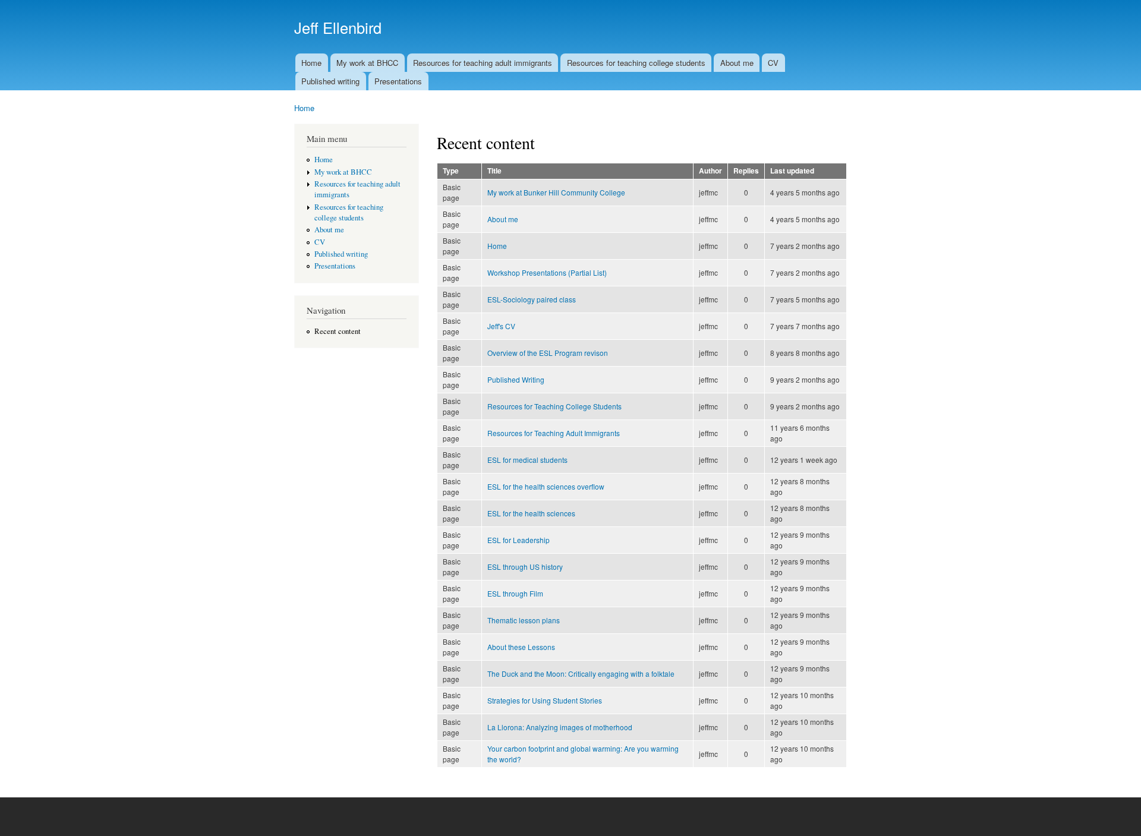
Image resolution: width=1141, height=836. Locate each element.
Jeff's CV (501, 326)
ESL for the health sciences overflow (545, 486)
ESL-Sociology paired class (531, 299)
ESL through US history (525, 566)
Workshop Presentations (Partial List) (547, 272)
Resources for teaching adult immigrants (482, 62)
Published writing (330, 81)
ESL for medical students (527, 460)
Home (311, 62)
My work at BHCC (367, 62)
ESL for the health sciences (531, 513)
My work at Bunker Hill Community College (556, 192)
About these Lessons (521, 647)
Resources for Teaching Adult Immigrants (553, 433)
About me (737, 62)
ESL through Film (515, 593)
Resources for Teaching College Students (554, 406)
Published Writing (515, 379)
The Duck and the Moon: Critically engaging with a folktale (580, 673)
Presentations (398, 81)
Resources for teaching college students (636, 62)
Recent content (337, 331)
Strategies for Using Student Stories (544, 700)
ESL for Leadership (518, 540)
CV (773, 62)
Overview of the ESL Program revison (547, 353)
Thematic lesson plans (523, 620)
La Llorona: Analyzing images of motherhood (559, 727)
